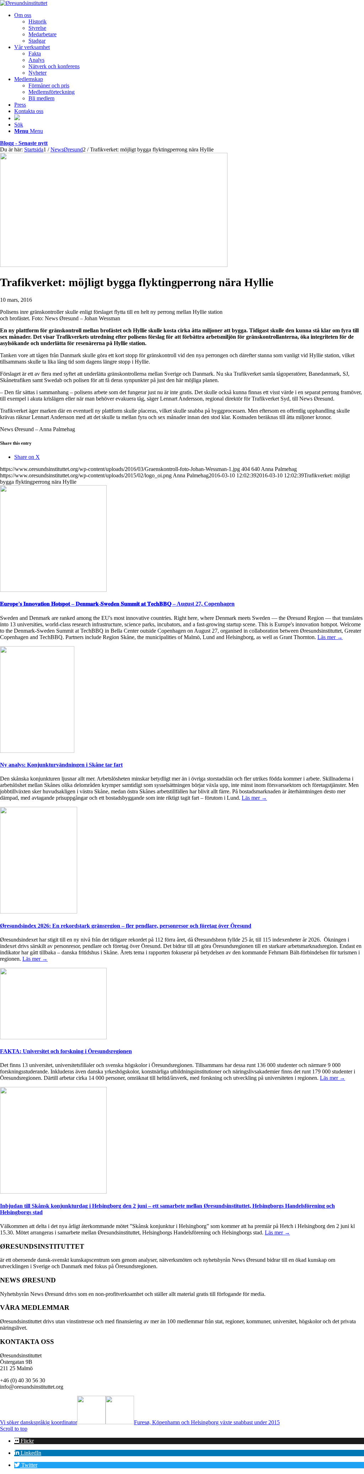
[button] (24, 1441)
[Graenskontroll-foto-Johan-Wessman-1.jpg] (114, 265)
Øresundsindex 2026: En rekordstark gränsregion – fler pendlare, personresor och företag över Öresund (125, 926)
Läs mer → (330, 637)
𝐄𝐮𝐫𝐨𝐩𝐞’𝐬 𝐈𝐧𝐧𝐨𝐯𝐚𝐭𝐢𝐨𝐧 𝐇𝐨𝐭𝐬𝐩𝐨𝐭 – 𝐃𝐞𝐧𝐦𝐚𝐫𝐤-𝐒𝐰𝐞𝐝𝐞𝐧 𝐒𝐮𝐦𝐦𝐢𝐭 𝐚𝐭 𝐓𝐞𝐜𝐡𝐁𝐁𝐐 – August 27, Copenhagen (117, 604)
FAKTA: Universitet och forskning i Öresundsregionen (66, 1051)
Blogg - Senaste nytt (24, 143)
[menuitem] (189, 28)
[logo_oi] (23, 3)
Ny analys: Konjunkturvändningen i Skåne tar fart (61, 765)
